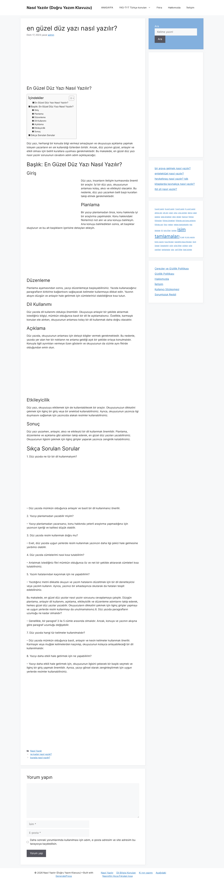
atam (171, 213)
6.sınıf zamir (169, 209)
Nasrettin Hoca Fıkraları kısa (117, 876)
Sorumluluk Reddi (165, 294)
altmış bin (158, 213)
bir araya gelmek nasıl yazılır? (173, 168)
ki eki (182, 237)
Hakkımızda (174, 7)
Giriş (36, 110)
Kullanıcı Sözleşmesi (167, 289)
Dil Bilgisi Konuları (126, 872)
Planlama (38, 114)
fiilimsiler (158, 221)
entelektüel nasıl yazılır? (169, 173)
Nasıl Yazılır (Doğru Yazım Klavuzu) (59, 7)
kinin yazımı (159, 242)
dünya (190, 213)
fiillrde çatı (159, 225)
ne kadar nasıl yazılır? (41, 754)
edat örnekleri (166, 217)
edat (195, 213)
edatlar (157, 217)
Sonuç (37, 131)
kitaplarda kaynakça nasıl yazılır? (175, 183)
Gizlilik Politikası (164, 273)
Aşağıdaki (161, 872)
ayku (175, 213)
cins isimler (182, 213)
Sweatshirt (164, 246)
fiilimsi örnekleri (169, 221)
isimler (174, 231)
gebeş (170, 225)
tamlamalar (166, 250)
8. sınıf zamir (190, 209)
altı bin (165, 213)
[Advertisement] (83, 63)
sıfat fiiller (178, 246)
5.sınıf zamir (159, 209)
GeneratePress (64, 876)
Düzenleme (40, 117)
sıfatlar (185, 246)
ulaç (172, 250)
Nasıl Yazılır (36, 751)
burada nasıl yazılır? (40, 757)
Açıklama (39, 124)
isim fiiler (167, 231)
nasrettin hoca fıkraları (183, 242)
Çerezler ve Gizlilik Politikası (172, 268)
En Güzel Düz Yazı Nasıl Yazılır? (51, 102)
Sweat (157, 246)
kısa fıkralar (169, 242)
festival (185, 217)
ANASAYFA (107, 7)
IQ (162, 231)
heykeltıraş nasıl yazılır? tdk (171, 178)
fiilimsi (191, 217)
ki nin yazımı (190, 237)
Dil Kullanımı (40, 121)
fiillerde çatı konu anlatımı (186, 221)
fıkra (165, 225)
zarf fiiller (178, 250)
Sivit (194, 242)
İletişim (190, 7)
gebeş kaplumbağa (181, 225)
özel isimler (187, 250)
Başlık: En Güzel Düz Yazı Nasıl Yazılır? (52, 106)
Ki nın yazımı (146, 872)
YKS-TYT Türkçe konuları (133, 7)
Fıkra (159, 7)
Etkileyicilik (39, 128)
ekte (174, 217)
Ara (157, 26)
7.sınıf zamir (180, 209)
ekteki (178, 217)
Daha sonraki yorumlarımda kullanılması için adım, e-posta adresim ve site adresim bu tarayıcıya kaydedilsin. (82, 841)
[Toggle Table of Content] (70, 98)
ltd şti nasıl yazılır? (166, 189)
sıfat (171, 246)
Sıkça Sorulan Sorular (43, 135)
